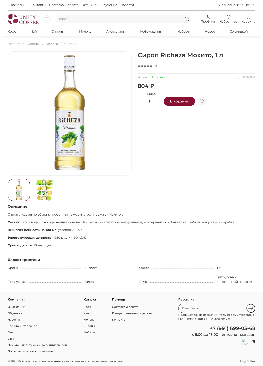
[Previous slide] (13, 113)
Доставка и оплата (63, 5)
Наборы (183, 31)
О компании (18, 5)
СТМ (94, 5)
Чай (34, 31)
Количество (147, 93)
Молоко (85, 31)
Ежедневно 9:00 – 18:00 (235, 5)
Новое (210, 31)
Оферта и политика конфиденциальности (38, 345)
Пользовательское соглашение (30, 351)
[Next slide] (125, 113)
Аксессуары (116, 31)
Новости (127, 5)
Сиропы (58, 31)
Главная (14, 44)
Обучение (109, 5)
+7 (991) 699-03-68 (232, 328)
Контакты (38, 5)
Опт (84, 5)
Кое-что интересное (22, 326)
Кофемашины (151, 31)
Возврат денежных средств (132, 313)
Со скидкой (239, 31)
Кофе (12, 31)
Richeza (52, 44)
